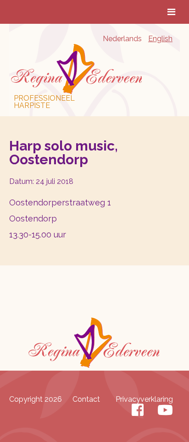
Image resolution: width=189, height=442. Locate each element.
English (160, 38)
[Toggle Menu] (171, 12)
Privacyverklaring (144, 399)
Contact (86, 399)
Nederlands (122, 38)
